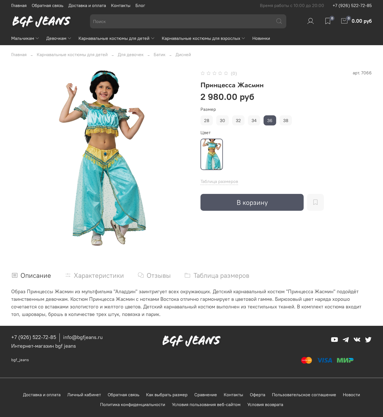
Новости (351, 394)
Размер (208, 109)
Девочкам (56, 38)
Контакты (120, 5)
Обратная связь (47, 5)
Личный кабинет (84, 394)
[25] (211, 154)
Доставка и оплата (87, 5)
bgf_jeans (20, 359)
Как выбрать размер (167, 394)
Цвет (205, 132)
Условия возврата (265, 404)
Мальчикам (22, 38)
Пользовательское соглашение (304, 394)
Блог (140, 5)
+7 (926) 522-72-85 (352, 5)
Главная (19, 5)
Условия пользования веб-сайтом (206, 404)
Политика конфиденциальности (132, 404)
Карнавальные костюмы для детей (114, 38)
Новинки (261, 38)
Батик (159, 54)
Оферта (257, 394)
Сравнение (205, 394)
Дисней (183, 54)
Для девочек (131, 54)
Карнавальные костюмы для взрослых (201, 38)
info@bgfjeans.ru (83, 337)
